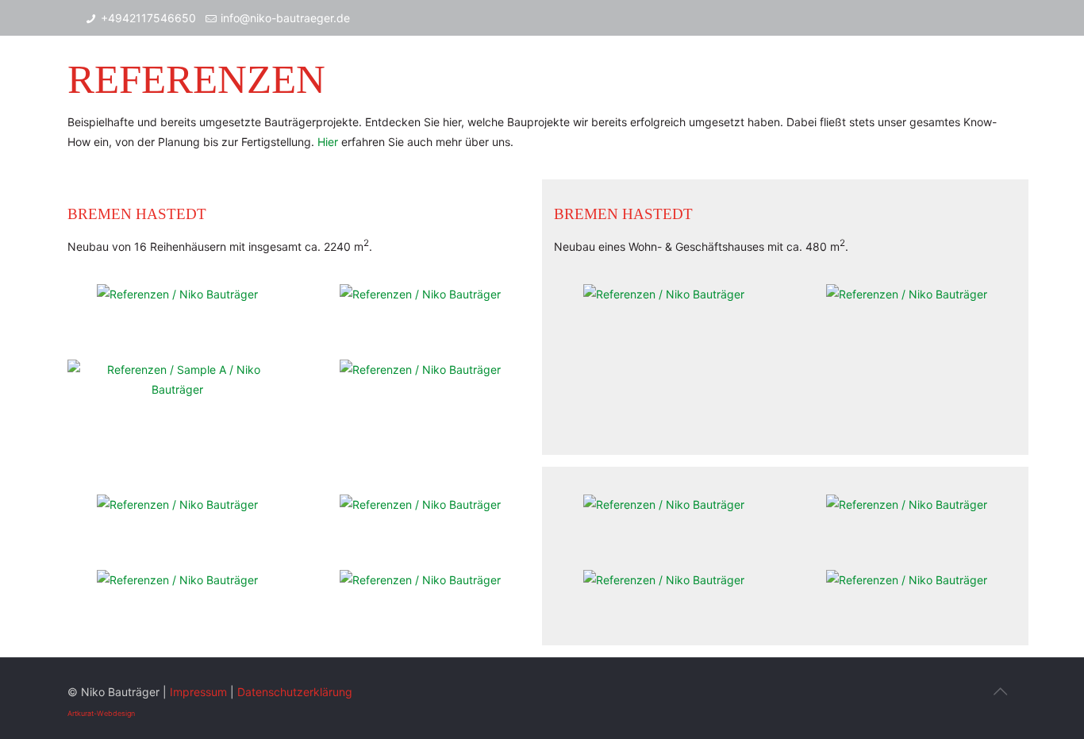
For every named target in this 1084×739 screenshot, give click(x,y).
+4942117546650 (148, 18)
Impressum (198, 692)
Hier (327, 141)
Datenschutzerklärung (294, 692)
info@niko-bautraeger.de (285, 18)
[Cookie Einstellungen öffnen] (35, 719)
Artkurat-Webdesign (101, 713)
